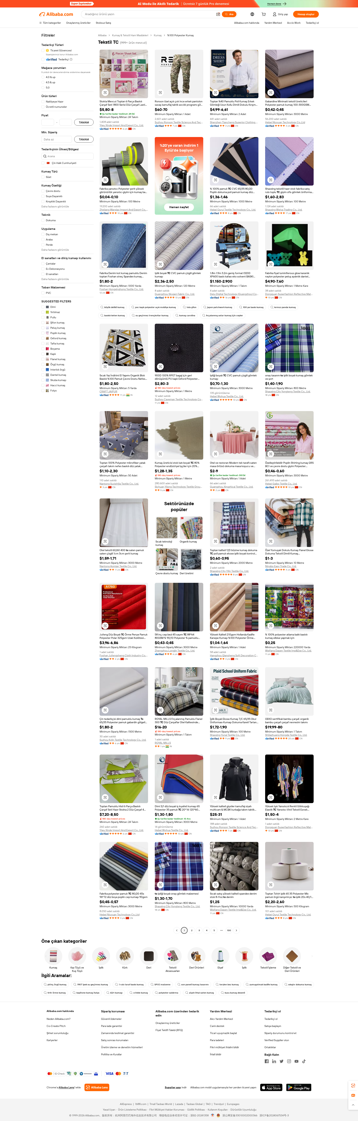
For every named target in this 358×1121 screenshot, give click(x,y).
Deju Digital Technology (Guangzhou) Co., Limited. (234, 294)
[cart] (264, 14)
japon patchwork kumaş (219, 307)
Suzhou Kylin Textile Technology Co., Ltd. (123, 739)
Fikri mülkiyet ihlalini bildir (224, 1047)
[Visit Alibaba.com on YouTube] (296, 1061)
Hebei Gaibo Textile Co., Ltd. (281, 483)
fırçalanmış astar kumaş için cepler (224, 315)
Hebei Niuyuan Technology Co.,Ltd (285, 122)
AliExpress (126, 1104)
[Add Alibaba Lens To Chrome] (96, 1087)
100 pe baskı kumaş (253, 307)
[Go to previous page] (176, 930)
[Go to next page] (236, 930)
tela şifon (191, 307)
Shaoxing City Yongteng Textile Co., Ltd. (287, 391)
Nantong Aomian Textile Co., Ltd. (118, 566)
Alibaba (102, 35)
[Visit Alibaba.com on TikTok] (304, 1061)
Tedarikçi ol (270, 1018)
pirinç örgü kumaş (57, 984)
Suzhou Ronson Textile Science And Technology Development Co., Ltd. (179, 122)
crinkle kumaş (140, 992)
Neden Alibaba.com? (58, 1018)
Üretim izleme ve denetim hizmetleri (122, 1047)
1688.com (140, 1104)
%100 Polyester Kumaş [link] (180, 35)
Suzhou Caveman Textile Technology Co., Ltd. (179, 399)
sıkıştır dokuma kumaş (300, 984)
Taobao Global (194, 1104)
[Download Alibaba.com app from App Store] (271, 1087)
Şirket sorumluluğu (57, 1033)
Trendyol (219, 1104)
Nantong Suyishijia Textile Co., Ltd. (119, 483)
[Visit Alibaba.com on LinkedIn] (274, 1061)
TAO (208, 1104)
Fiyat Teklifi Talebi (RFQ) (169, 1030)
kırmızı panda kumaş (285, 307)
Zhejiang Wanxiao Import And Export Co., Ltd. (124, 209)
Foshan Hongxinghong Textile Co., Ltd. (122, 289)
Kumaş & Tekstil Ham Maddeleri (130, 35)
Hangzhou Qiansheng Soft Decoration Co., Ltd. (234, 655)
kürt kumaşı (116, 992)
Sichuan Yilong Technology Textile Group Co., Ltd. (179, 486)
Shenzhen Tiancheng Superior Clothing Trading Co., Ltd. (234, 122)
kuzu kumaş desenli (235, 992)
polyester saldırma (168, 992)
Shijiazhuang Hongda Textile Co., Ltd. (286, 734)
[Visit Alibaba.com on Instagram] (289, 1061)
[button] (218, 14)
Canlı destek (217, 1025)
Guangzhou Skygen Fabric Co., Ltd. (175, 294)
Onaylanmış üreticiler (168, 1023)
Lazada (179, 1104)
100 (229, 930)
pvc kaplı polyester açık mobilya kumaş (155, 307)
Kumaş (158, 35)
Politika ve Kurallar (111, 1054)
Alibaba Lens (66, 1087)
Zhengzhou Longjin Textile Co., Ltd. (175, 650)
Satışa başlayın (272, 1025)
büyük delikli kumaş (114, 307)
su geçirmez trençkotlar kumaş (152, 315)
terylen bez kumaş (229, 984)
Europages (233, 1104)
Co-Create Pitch (56, 1025)
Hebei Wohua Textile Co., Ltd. (227, 396)
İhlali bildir (215, 1054)
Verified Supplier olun (276, 1040)
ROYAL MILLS (163, 742)
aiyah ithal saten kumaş (201, 992)
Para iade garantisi (111, 1025)
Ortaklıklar (270, 1047)
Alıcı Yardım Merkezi (221, 1018)
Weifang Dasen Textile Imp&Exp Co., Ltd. (288, 650)
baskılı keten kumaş (114, 315)
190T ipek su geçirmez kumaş (92, 984)
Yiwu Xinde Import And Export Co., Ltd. (122, 125)
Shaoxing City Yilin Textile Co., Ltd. (229, 571)
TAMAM (84, 122)
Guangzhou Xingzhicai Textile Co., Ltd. (231, 486)
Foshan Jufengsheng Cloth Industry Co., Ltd (124, 655)
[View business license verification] (212, 1115)
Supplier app (173, 1087)
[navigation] (67, 483)
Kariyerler (52, 1040)
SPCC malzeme (162, 984)
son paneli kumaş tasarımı (195, 984)
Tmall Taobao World (161, 1104)
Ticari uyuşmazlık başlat (223, 1033)
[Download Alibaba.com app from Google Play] (298, 1087)
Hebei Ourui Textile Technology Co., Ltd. (233, 209)
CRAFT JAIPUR (108, 391)
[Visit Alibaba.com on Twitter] (281, 1061)
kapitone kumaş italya (87, 992)
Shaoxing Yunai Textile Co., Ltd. (227, 734)
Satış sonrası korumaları (114, 1040)
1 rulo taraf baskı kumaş (131, 984)
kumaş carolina (187, 315)
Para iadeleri (217, 1040)
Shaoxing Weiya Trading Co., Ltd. (283, 209)
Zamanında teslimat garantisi (117, 1033)
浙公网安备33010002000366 (239, 1115)
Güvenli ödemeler (111, 1018)
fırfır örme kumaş (57, 992)
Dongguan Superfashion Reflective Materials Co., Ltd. (289, 294)
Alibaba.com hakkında (60, 1011)
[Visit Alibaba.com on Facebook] (266, 1061)
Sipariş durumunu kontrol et (280, 1033)
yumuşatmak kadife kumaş (263, 984)
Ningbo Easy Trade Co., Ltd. (280, 566)
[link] (353, 1085)
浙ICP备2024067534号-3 (274, 1115)
